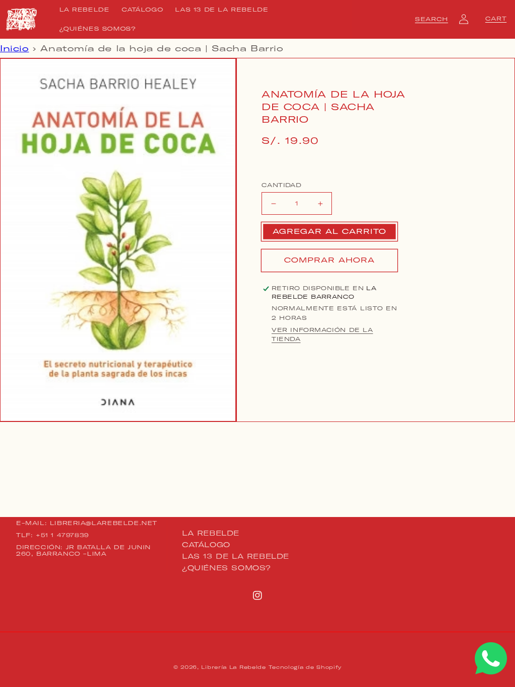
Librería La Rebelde (233, 667)
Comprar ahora (329, 260)
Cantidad (281, 185)
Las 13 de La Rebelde (235, 556)
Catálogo (206, 545)
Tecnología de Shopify (305, 667)
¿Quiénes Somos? (226, 568)
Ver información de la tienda (322, 334)
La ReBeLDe (210, 533)
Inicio (14, 48)
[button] (431, 19)
